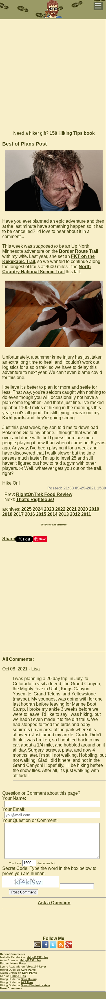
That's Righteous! (35, 499)
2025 (26, 509)
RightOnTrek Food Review (44, 494)
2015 (41, 514)
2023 (49, 509)
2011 (86, 514)
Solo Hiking (29, 979)
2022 (60, 509)
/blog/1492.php (37, 957)
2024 (38, 509)
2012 (75, 514)
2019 (94, 509)
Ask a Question (54, 902)
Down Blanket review (35, 985)
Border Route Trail (78, 251)
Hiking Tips (18, 975)
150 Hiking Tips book (72, 133)
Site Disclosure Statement (54, 524)
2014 (52, 514)
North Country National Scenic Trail (46, 269)
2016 (30, 514)
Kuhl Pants (28, 969)
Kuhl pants (14, 417)
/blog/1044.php (36, 966)
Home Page (18, 963)
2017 (19, 514)
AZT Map (27, 982)
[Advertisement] (53, 72)
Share (8, 538)
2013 (64, 514)
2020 (83, 509)
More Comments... (12, 988)
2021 (72, 509)
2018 (7, 514)
